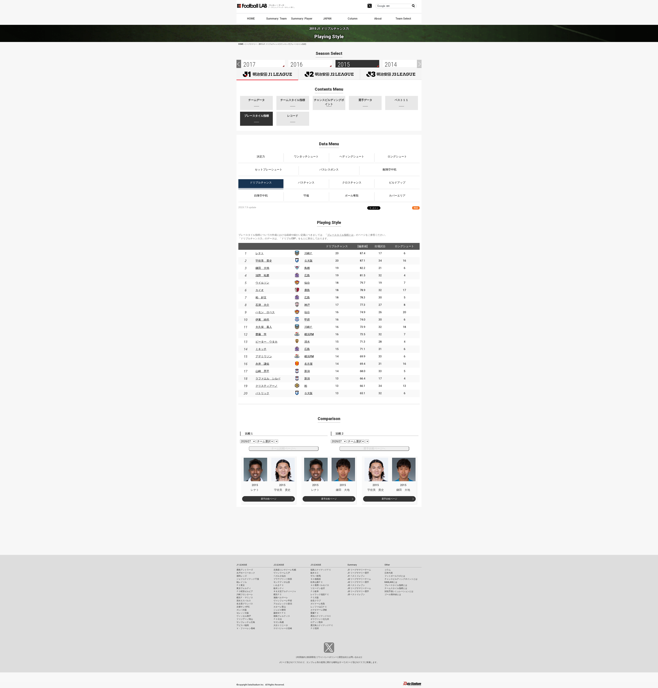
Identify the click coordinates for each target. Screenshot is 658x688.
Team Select (403, 18)
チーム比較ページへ (283, 448)
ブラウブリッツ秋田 (282, 579)
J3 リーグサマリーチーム (359, 588)
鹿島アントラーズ (244, 570)
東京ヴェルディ (243, 588)
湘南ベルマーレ (280, 597)
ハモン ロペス (265, 312)
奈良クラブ (315, 600)
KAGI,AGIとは (391, 582)
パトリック (262, 393)
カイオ (259, 290)
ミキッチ (260, 349)
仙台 (307, 282)
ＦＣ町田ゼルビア (244, 591)
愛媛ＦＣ (314, 613)
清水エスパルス (243, 600)
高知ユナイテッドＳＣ (320, 616)
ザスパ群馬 (315, 576)
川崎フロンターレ (244, 594)
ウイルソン (262, 282)
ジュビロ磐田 (279, 610)
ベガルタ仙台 (279, 576)
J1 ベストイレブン (356, 576)
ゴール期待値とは (393, 594)
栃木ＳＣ (314, 573)
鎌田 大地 (262, 268)
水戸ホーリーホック (245, 573)
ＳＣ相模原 (315, 579)
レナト (259, 253)
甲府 (307, 319)
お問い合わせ (355, 657)
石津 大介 (262, 304)
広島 (307, 275)
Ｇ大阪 (308, 260)
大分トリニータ (280, 625)
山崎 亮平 (262, 371)
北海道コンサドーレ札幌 (284, 570)
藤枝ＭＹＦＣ (279, 613)
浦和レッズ (241, 576)
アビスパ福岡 (242, 625)
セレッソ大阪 (242, 613)
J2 (329, 74)
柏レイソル (241, 582)
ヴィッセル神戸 (243, 616)
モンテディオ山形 (281, 582)
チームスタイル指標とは (396, 588)
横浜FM (309, 334)
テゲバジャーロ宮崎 (282, 628)
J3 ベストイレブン (356, 594)
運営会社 (343, 657)
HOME (251, 18)
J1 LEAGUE (241, 565)
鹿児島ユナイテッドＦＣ (321, 625)
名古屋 (308, 363)
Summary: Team (276, 18)
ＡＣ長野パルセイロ (319, 585)
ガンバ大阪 (241, 610)
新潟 (307, 371)
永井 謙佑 (262, 363)
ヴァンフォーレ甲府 (282, 600)
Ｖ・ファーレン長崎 (245, 628)
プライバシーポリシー (327, 657)
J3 (391, 74)
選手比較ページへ (374, 448)
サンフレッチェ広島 (245, 622)
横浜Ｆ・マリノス (244, 597)
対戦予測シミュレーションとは (399, 591)
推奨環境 (311, 657)
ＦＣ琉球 (314, 628)
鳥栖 (307, 268)
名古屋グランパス (244, 604)
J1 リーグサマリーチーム (359, 570)
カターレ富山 (279, 607)
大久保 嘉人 (263, 327)
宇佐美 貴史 (263, 260)
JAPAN (327, 18)
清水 (307, 341)
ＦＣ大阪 (314, 597)
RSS (416, 208)
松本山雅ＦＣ (316, 582)
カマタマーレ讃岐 (318, 610)
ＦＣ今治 (277, 619)
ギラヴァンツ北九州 (319, 619)
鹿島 (307, 290)
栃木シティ (278, 588)
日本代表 (389, 573)
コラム (388, 570)
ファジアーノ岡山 (244, 619)
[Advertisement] (103, 531)
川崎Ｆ (308, 253)
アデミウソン (263, 356)
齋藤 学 (260, 334)
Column (352, 18)
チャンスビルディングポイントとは (401, 579)
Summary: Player (301, 18)
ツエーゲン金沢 (317, 588)
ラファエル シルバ (267, 378)
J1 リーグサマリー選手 (358, 573)
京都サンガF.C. (243, 607)
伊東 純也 (262, 319)
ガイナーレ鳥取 (317, 604)
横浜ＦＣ (277, 594)
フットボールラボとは (395, 576)
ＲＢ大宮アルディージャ (284, 591)
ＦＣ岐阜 (314, 591)
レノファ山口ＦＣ (318, 607)
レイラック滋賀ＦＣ (319, 594)
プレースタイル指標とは (340, 235)
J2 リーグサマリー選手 (358, 582)
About (378, 18)
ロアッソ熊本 (316, 622)
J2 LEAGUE (278, 565)
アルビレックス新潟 (282, 604)
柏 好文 (260, 297)
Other (387, 565)
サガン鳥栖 (278, 622)
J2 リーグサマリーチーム (359, 579)
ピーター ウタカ (266, 341)
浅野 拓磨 (262, 275)
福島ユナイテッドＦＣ (320, 570)
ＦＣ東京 (240, 585)
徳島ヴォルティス (281, 616)
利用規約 (301, 657)
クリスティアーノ (266, 386)
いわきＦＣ (278, 585)
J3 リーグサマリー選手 (358, 591)
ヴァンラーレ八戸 (281, 573)
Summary (352, 565)
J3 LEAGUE (315, 565)
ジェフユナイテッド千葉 (247, 579)
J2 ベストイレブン (356, 585)
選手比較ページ (268, 498)
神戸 (307, 304)
